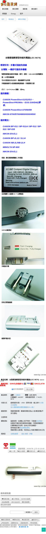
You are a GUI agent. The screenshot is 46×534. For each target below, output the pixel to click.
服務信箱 (23, 527)
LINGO (17, 395)
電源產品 (11, 19)
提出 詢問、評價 (26, 434)
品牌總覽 (6, 502)
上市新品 (16, 499)
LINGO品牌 (26, 499)
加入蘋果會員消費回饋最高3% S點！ (23, 407)
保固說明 (6, 523)
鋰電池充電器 (22, 19)
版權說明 (25, 523)
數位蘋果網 (6, 520)
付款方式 (32, 451)
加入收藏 (22, 451)
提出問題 (39, 421)
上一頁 (13, 451)
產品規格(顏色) (25, 428)
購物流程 (17, 520)
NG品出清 (16, 502)
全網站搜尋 (14, 434)
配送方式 (42, 451)
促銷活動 (6, 499)
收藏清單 (26, 520)
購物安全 (15, 523)
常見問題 (34, 523)
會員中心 (36, 520)
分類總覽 (26, 502)
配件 (3, 19)
